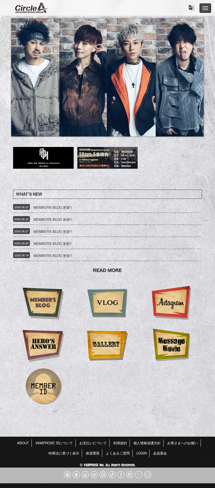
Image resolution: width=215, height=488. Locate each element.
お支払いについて (93, 442)
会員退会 (160, 453)
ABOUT (23, 442)
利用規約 (120, 442)
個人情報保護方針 (147, 442)
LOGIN (141, 453)
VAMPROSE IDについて (54, 442)
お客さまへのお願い (182, 442)
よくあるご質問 (118, 453)
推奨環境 (92, 453)
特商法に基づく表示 (64, 453)
